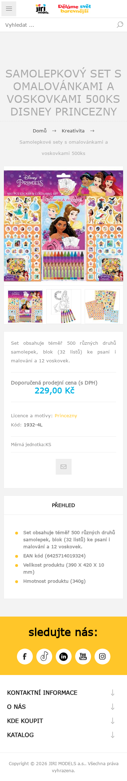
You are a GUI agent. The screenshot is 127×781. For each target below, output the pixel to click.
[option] (25, 306)
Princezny (66, 415)
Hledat (120, 25)
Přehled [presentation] (63, 505)
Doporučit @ (64, 467)
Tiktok (44, 656)
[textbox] (56, 25)
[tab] (63, 505)
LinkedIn (64, 656)
